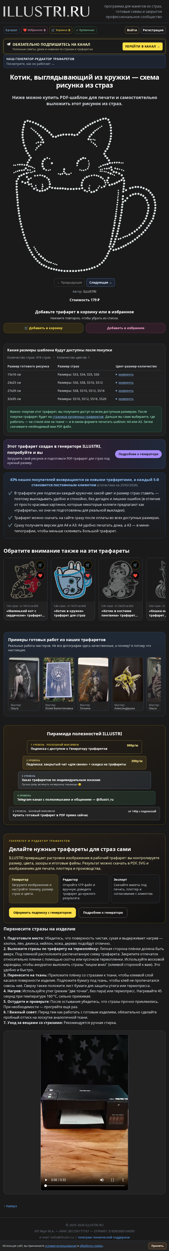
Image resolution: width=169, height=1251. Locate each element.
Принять (157, 1246)
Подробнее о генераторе (103, 912)
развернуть (126, 374)
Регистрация (153, 30)
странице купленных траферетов (78, 417)
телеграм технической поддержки (104, 1237)
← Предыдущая (69, 282)
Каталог (11, 30)
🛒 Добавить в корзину (43, 328)
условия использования (61, 1246)
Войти (132, 30)
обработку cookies (91, 1246)
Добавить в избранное (125, 328)
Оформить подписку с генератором (42, 912)
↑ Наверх (10, 1206)
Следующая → (100, 282)
